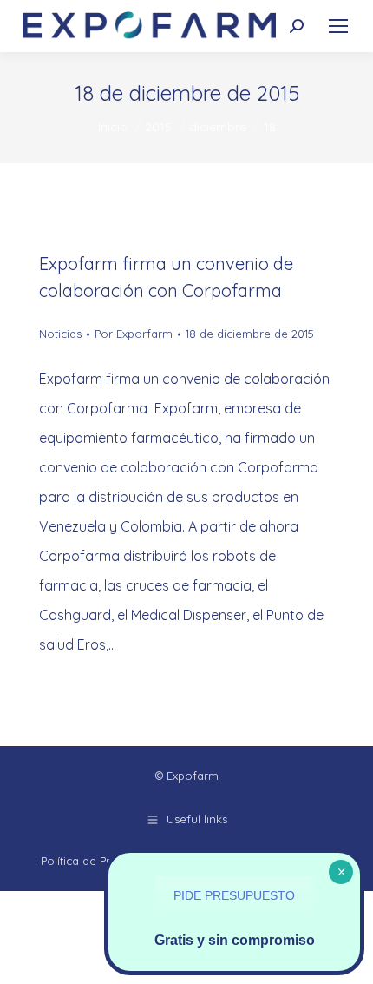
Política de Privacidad (98, 861)
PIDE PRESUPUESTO (234, 895)
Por (134, 333)
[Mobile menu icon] (338, 26)
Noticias (60, 333)
